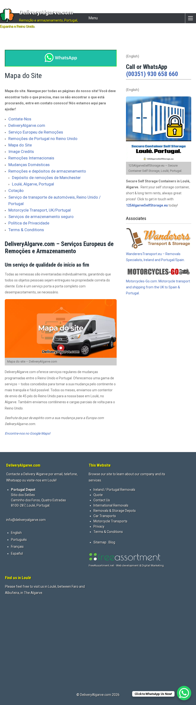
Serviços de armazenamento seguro (41, 216)
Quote (98, 495)
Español (17, 553)
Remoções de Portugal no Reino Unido (42, 138)
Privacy (98, 526)
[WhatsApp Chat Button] (184, 693)
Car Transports (104, 516)
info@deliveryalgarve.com (26, 520)
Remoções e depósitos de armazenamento (47, 171)
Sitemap (99, 542)
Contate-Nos (19, 119)
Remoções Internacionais (31, 158)
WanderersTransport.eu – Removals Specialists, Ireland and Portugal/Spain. (155, 257)
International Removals (110, 505)
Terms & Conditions (26, 229)
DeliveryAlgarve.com (46, 12)
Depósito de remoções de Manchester (46, 177)
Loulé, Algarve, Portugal (33, 184)
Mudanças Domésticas (29, 164)
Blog (112, 542)
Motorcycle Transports (110, 521)
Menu (93, 18)
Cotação (16, 190)
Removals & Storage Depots (114, 511)
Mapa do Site (20, 145)
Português (19, 540)
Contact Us (101, 500)
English (16, 533)
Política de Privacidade (28, 223)
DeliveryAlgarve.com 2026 (100, 695)
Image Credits (21, 151)
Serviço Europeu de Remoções (35, 132)
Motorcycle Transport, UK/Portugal (39, 210)
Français (17, 546)
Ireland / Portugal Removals (114, 490)
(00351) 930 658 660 (152, 74)
